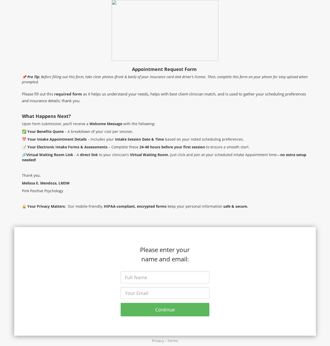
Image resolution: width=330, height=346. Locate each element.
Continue (165, 310)
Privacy (158, 340)
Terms (172, 340)
